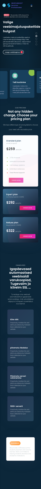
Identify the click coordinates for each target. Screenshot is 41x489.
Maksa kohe (26, 45)
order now (16, 180)
